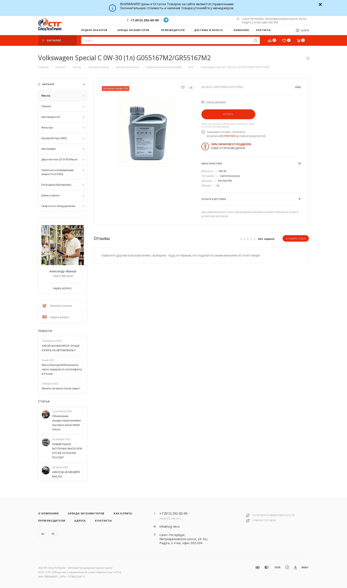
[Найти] (255, 40)
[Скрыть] (319, 4)
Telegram (165, 19)
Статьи (44, 401)
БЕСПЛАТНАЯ (227, 136)
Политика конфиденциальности (273, 515)
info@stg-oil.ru (169, 526)
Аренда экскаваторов (86, 513)
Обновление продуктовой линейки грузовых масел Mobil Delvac (66, 422)
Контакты (103, 520)
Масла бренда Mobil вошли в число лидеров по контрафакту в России (62, 369)
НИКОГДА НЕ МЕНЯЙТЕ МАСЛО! (66, 474)
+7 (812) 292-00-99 (145, 20)
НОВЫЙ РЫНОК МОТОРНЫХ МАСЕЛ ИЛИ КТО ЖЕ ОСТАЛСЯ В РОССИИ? (67, 450)
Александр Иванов (62, 271)
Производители (51, 520)
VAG (298, 87)
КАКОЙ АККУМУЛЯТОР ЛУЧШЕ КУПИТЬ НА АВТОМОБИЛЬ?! (61, 348)
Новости (45, 331)
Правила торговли (264, 520)
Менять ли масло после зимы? (61, 388)
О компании (48, 513)
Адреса (80, 520)
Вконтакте (42, 534)
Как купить (123, 513)
